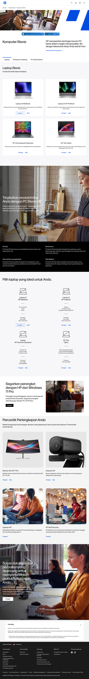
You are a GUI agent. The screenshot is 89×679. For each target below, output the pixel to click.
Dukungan (40, 649)
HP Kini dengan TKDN (78, 672)
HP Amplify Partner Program (61, 652)
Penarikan (5, 672)
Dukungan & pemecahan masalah (43, 655)
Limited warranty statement (53, 672)
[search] (72, 3)
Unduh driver (40, 652)
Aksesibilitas (24, 672)
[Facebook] (72, 652)
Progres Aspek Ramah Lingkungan (8, 659)
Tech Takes (5, 664)
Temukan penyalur (24, 654)
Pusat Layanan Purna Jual (43, 662)
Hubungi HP (6, 652)
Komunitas (39, 657)
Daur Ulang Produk (14, 672)
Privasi (30, 672)
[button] (44, 625)
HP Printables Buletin (8, 668)
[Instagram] (75, 652)
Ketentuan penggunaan (39, 672)
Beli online (22, 652)
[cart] (76, 3)
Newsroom (5, 662)
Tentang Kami (6, 649)
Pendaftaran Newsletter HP (9, 666)
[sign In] (80, 3)
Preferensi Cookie (66, 672)
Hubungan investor (7, 656)
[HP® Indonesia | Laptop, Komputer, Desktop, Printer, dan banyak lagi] (5, 3)
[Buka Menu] (84, 3)
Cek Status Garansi (41, 659)
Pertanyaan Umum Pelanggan (44, 664)
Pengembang (57, 654)
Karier (4, 654)
